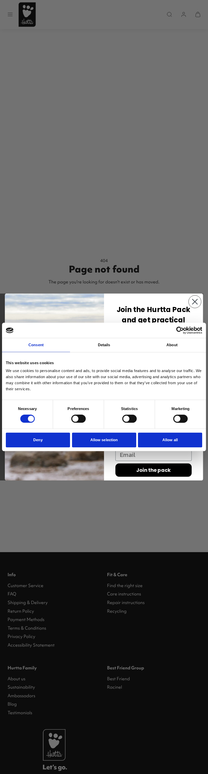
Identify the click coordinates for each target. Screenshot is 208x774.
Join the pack (153, 470)
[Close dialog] (195, 302)
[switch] (78, 419)
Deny (37, 440)
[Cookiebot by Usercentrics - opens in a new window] (180, 330)
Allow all (170, 440)
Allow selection (104, 440)
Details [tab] (104, 345)
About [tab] (172, 345)
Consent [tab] (36, 345)
